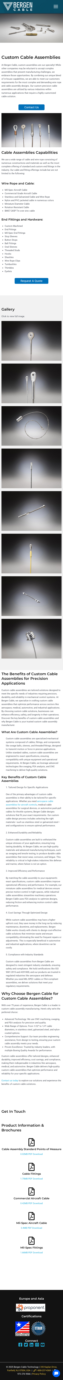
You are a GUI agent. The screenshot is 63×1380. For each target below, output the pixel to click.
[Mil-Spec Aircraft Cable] (31, 1216)
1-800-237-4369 (43, 1370)
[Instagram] (37, 1344)
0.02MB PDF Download (31, 1154)
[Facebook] (20, 1344)
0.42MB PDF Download (31, 1203)
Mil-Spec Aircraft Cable (31, 1222)
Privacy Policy (39, 1374)
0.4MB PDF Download (31, 1228)
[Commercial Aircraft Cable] (31, 1191)
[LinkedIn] (31, 1344)
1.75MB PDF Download (31, 1178)
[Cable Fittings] (31, 1167)
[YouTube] (43, 1344)
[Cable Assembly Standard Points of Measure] (31, 1142)
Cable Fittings (31, 1173)
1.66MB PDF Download (31, 1252)
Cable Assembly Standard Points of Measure (31, 1149)
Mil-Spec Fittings (31, 1247)
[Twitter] (26, 1344)
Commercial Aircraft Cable (31, 1198)
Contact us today (9, 1080)
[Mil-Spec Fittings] (31, 1241)
